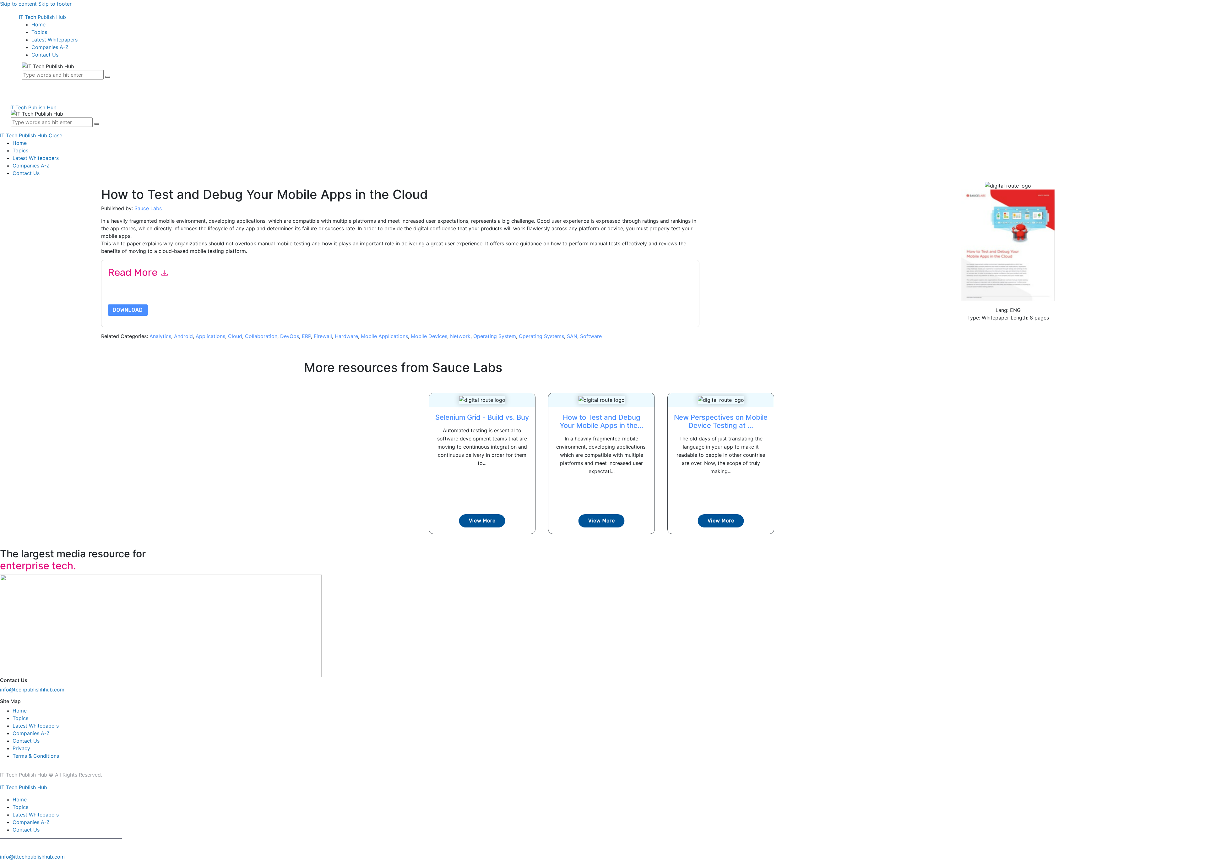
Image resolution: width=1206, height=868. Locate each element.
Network (460, 336)
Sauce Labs (148, 208)
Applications (210, 336)
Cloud (235, 336)
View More (482, 521)
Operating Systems (541, 336)
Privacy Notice (298, 296)
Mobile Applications (384, 336)
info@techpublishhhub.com (32, 689)
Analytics (160, 336)
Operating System (494, 336)
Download (128, 310)
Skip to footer (55, 4)
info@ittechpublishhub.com (32, 857)
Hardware (346, 336)
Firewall (323, 336)
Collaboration (261, 336)
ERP (306, 336)
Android (183, 336)
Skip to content (18, 4)
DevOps (289, 336)
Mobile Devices (429, 336)
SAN (572, 336)
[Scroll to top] (3, 864)
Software (591, 336)
